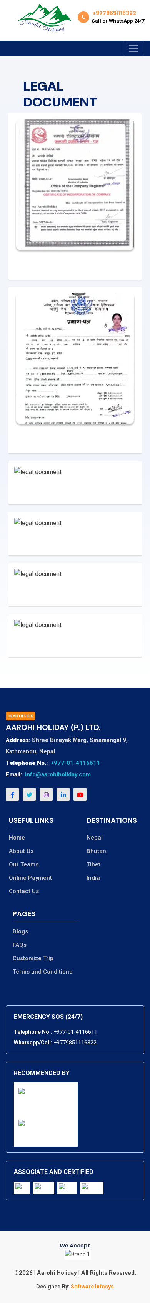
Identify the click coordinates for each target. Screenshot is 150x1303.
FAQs (20, 945)
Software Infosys (92, 1286)
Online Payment (30, 878)
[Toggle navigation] (133, 48)
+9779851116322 (75, 1042)
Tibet (93, 865)
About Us (21, 851)
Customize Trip (33, 958)
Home (17, 838)
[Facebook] (12, 794)
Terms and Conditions (42, 972)
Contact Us (24, 891)
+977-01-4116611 (75, 763)
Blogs (20, 932)
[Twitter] (29, 794)
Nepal (95, 838)
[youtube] (80, 794)
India (93, 878)
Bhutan (96, 851)
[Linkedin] (63, 794)
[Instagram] (46, 794)
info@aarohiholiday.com (58, 774)
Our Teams (23, 865)
